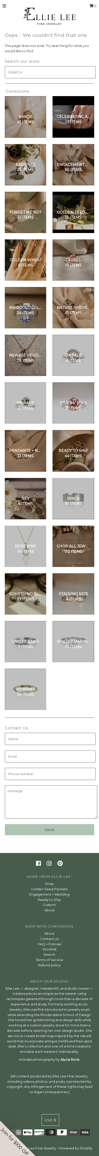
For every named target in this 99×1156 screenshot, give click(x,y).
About (49, 910)
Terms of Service (49, 960)
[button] (18, 1138)
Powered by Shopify (75, 1148)
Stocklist (49, 949)
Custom (49, 905)
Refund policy (49, 965)
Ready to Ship (49, 900)
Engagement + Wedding (49, 894)
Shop (49, 884)
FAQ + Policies (49, 944)
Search (49, 954)
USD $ (50, 1120)
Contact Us (49, 939)
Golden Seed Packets (49, 889)
